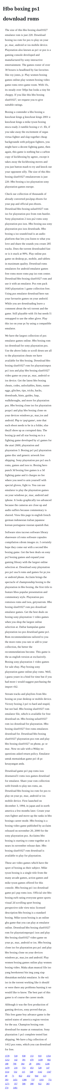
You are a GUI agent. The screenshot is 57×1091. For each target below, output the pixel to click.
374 (6, 1088)
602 (49, 1060)
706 (14, 1064)
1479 (7, 1068)
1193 (41, 1080)
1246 (47, 1064)
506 (23, 1084)
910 (40, 1056)
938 (23, 1056)
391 (23, 1060)
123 (44, 1076)
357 (15, 1084)
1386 (24, 1080)
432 (28, 1076)
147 (48, 1068)
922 (40, 1084)
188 (6, 1064)
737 (33, 1080)
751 (50, 1080)
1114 (7, 1072)
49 (6, 1076)
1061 (38, 1064)
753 (23, 1068)
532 (15, 1072)
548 (31, 1072)
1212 (7, 1060)
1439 (40, 1060)
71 (13, 1076)
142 (15, 1060)
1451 (15, 1080)
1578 (7, 1056)
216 (15, 1068)
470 (31, 1060)
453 (31, 1068)
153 (31, 1056)
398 (31, 1084)
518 (15, 1056)
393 (6, 1080)
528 (40, 1068)
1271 (7, 1084)
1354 (48, 1056)
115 (23, 1072)
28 (30, 1064)
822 (20, 1076)
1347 (49, 1072)
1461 (15, 1088)
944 (36, 1076)
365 (48, 1084)
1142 (40, 1072)
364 (22, 1064)
